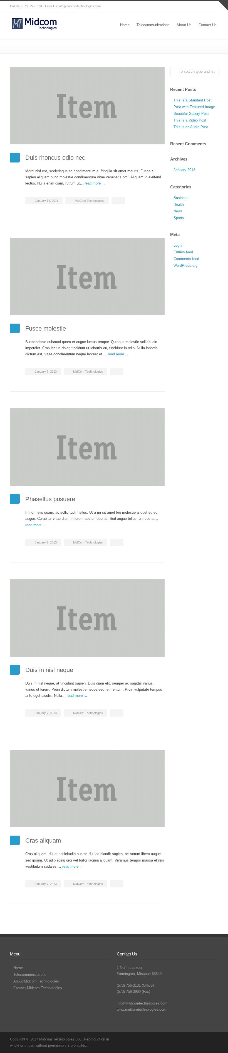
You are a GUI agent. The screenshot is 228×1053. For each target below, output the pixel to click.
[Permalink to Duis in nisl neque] (87, 618)
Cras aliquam (43, 840)
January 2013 (184, 170)
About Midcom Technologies (36, 981)
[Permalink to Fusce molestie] (87, 276)
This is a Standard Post (193, 100)
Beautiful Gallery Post (191, 113)
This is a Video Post (190, 120)
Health (179, 204)
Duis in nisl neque (49, 669)
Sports (179, 218)
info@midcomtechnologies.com (80, 6)
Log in (178, 245)
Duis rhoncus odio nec (55, 157)
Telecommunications (153, 25)
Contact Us (208, 25)
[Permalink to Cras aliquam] (87, 788)
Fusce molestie (45, 328)
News (178, 211)
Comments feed (186, 259)
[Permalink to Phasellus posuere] (87, 447)
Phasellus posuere (50, 499)
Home (125, 25)
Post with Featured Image (194, 107)
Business (181, 198)
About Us (184, 25)
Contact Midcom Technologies (37, 988)
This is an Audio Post (191, 127)
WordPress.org (185, 265)
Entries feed (183, 252)
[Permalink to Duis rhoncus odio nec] (87, 105)
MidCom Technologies (90, 200)
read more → (95, 183)
